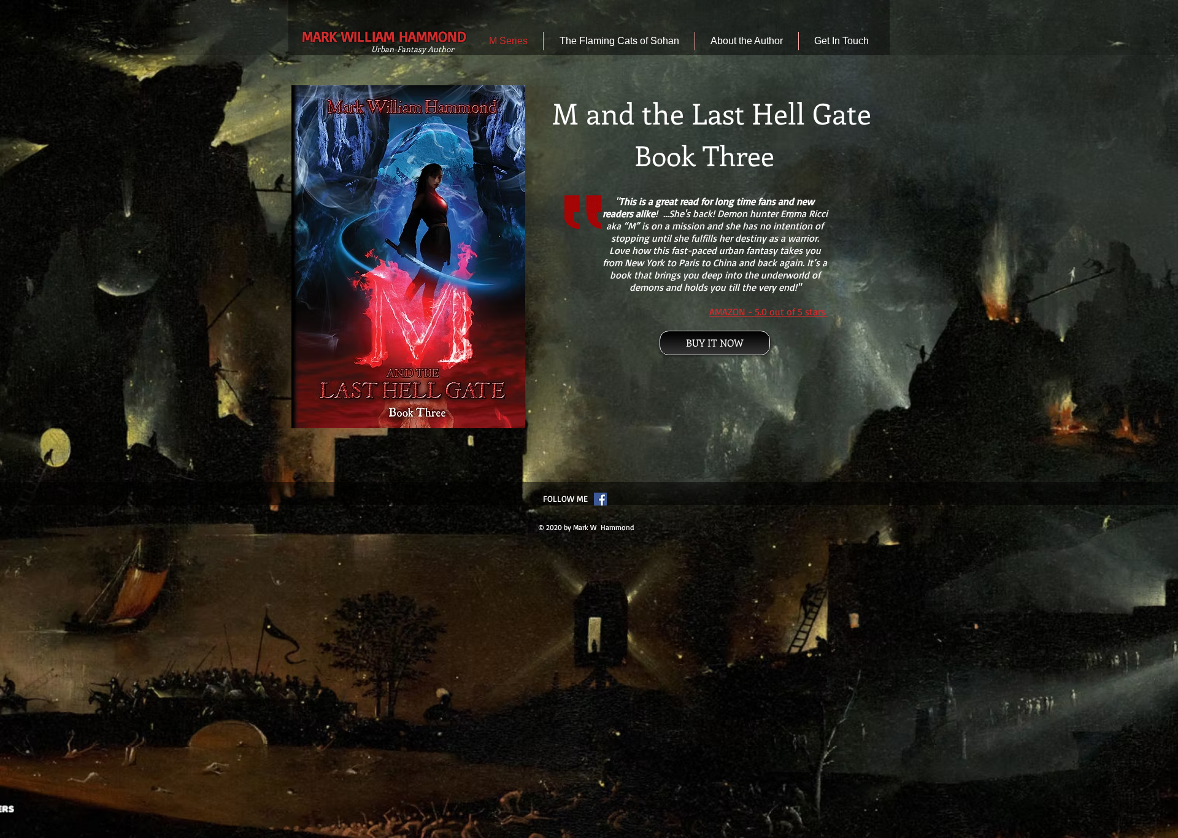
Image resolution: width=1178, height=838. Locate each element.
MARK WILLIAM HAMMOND (384, 36)
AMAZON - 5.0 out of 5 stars (767, 312)
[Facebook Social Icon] (600, 499)
